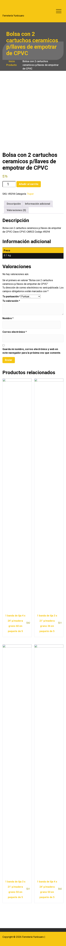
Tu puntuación (11, 296)
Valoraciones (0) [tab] (16, 210)
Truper (30, 193)
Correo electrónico (14, 331)
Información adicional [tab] (37, 203)
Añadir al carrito (28, 184)
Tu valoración (11, 300)
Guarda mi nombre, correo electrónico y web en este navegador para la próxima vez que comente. (31, 351)
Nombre (8, 318)
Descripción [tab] (14, 203)
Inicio (11, 61)
